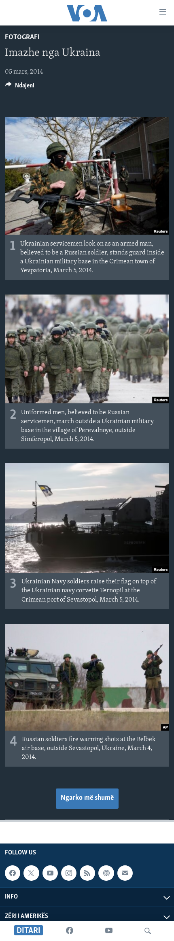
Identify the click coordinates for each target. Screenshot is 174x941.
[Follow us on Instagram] (68, 873)
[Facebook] (69, 931)
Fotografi (22, 37)
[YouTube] (108, 931)
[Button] (19, 87)
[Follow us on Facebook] (12, 873)
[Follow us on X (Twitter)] (31, 873)
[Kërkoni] (148, 931)
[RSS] (87, 873)
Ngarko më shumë (87, 798)
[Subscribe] (125, 873)
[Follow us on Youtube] (50, 873)
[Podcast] (106, 873)
